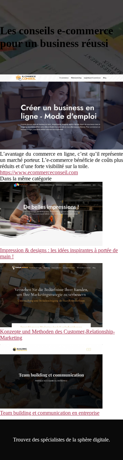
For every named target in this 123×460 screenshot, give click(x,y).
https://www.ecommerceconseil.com (39, 172)
